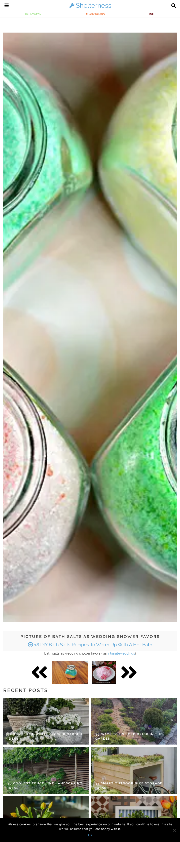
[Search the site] (173, 6)
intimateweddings (121, 653)
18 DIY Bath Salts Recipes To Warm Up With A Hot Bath (92, 645)
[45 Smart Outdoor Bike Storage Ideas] (134, 770)
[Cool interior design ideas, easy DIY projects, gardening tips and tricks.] (90, 8)
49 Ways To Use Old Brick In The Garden (129, 736)
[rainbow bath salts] (70, 672)
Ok (90, 835)
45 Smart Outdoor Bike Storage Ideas (128, 786)
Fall (152, 14)
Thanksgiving (95, 14)
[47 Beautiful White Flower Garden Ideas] (46, 721)
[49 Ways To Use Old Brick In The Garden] (134, 721)
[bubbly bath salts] (104, 672)
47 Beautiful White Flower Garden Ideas (45, 736)
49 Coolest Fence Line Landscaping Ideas (45, 786)
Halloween (33, 14)
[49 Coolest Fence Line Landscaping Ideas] (46, 770)
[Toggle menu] (6, 6)
